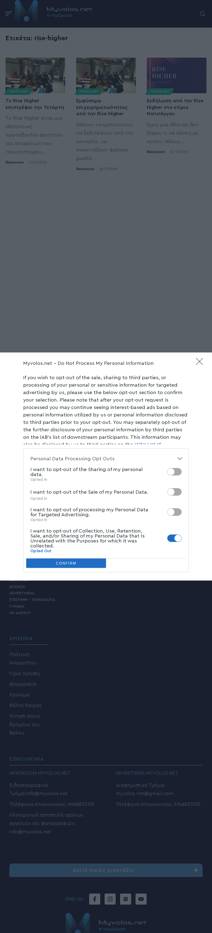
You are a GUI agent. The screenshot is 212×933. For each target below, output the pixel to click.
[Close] (201, 363)
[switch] (174, 471)
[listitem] (106, 458)
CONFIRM (66, 563)
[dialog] (106, 466)
